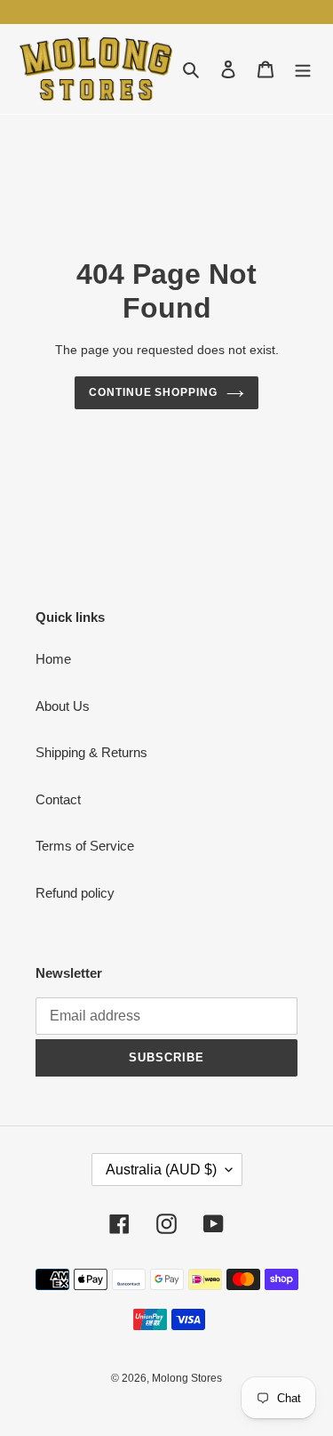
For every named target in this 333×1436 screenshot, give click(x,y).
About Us (63, 706)
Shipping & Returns (91, 752)
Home (53, 658)
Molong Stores (187, 1378)
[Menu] (302, 69)
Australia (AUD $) (161, 1169)
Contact (58, 799)
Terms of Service (85, 845)
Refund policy (75, 892)
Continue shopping (153, 392)
